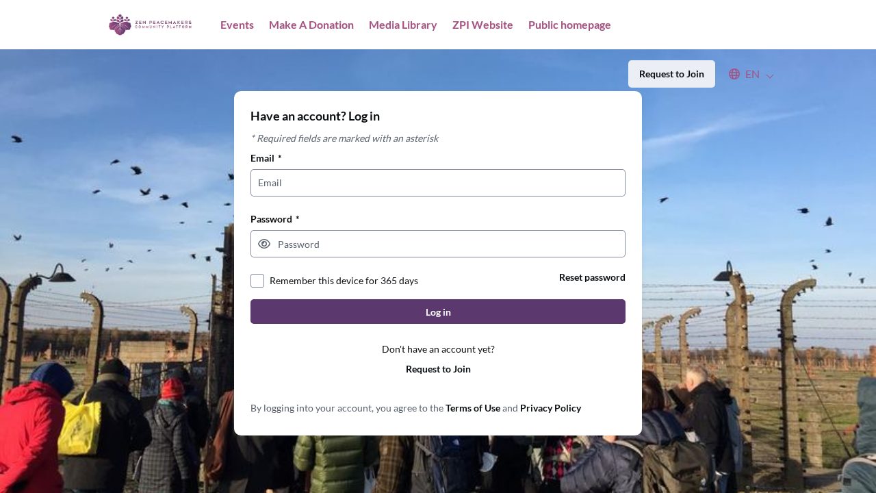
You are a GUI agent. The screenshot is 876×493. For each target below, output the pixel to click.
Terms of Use (473, 408)
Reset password (592, 277)
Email (266, 158)
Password (275, 219)
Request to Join (438, 369)
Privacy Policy (550, 408)
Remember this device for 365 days (344, 280)
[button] (745, 73)
